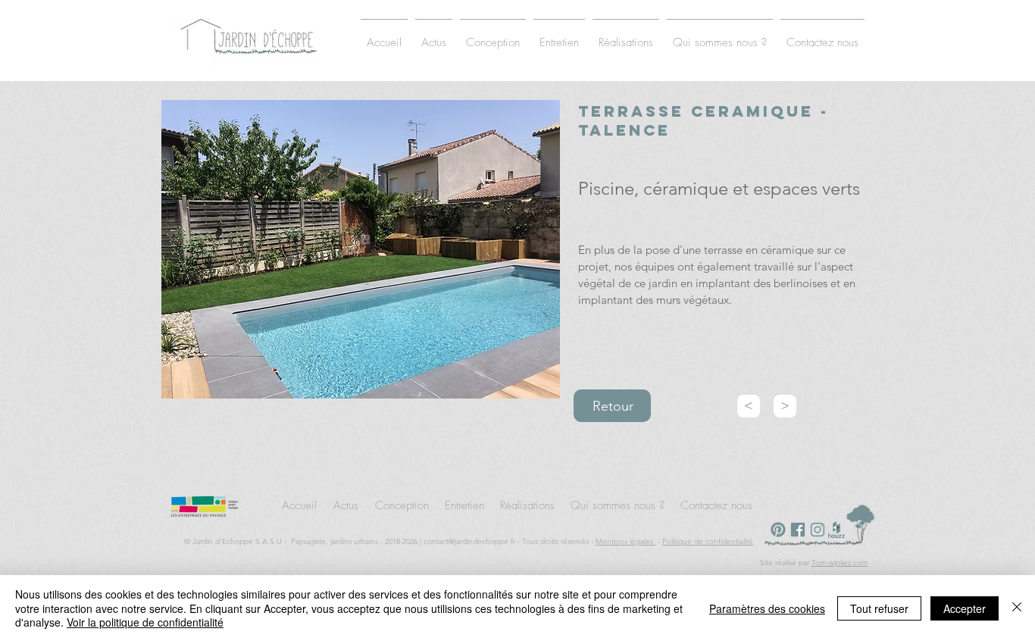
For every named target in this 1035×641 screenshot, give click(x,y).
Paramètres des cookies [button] (767, 608)
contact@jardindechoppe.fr (469, 541)
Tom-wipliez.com (839, 563)
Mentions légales (625, 541)
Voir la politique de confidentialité (145, 622)
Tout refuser (879, 608)
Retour (613, 406)
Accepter (964, 608)
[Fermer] (1017, 608)
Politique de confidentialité (707, 541)
